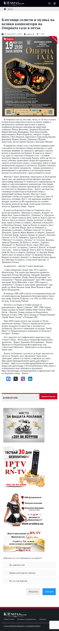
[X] (14, 379)
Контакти (43, 619)
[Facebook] (7, 379)
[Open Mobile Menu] (55, 3)
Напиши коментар (48, 396)
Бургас (10, 39)
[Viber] (22, 379)
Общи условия (9, 619)
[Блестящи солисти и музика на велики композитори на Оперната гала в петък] (29, 76)
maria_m (30, 34)
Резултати (33, 591)
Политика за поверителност (26, 619)
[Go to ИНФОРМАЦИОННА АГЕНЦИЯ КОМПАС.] (5, 9)
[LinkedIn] (29, 379)
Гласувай (49, 591)
